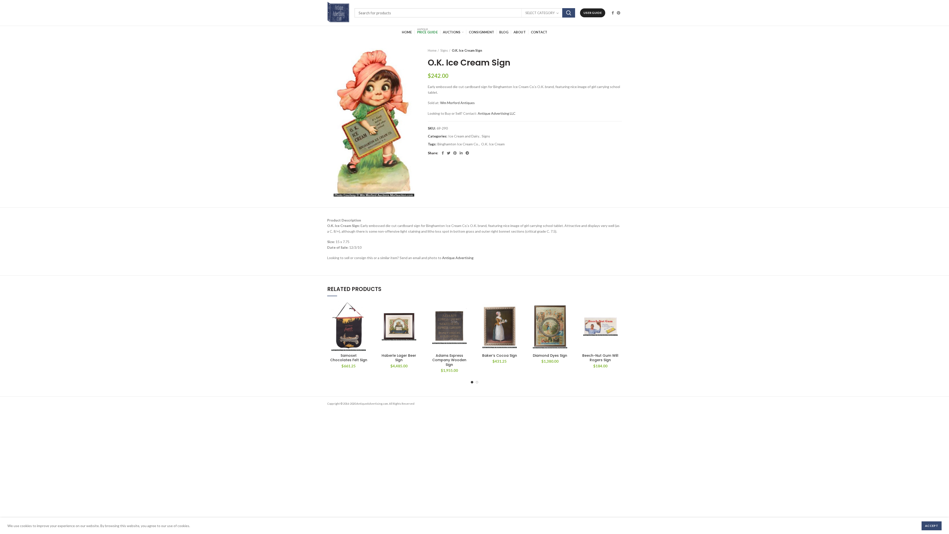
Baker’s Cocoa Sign (499, 355)
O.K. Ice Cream (493, 144)
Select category (540, 13)
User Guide (592, 13)
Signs (444, 50)
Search (568, 13)
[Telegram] (467, 153)
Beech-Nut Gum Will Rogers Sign (600, 357)
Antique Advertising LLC (497, 113)
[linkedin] (461, 153)
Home (432, 50)
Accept (931, 526)
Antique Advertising (458, 258)
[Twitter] (448, 153)
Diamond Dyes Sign (550, 355)
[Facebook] (612, 13)
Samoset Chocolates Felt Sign (348, 357)
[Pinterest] (618, 13)
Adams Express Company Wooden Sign (449, 360)
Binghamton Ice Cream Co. (458, 144)
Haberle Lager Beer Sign (399, 357)
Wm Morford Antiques (457, 103)
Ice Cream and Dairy (463, 136)
